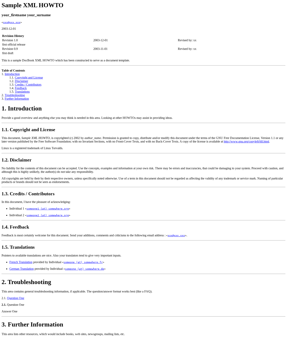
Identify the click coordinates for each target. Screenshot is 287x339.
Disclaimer (21, 81)
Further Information (17, 98)
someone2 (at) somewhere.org (48, 215)
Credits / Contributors (28, 84)
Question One (15, 298)
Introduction (12, 74)
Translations (22, 91)
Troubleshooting (15, 95)
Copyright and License (29, 77)
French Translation (20, 262)
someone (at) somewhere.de (84, 268)
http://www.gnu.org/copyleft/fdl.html (246, 141)
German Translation (21, 268)
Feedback (21, 88)
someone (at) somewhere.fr (83, 262)
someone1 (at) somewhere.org (48, 208)
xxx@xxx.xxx (11, 22)
